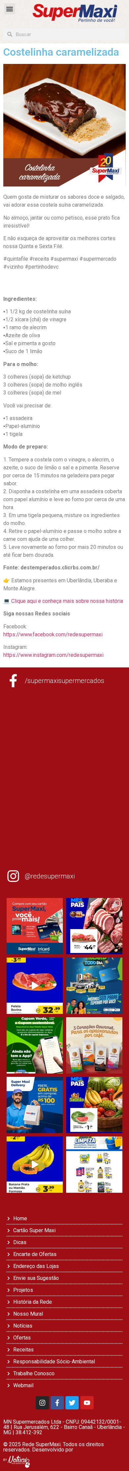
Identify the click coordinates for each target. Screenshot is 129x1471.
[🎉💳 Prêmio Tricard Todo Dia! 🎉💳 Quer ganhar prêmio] (94, 986)
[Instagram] (42, 1402)
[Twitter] (72, 1402)
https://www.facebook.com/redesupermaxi (53, 634)
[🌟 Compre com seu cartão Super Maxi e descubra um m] (35, 926)
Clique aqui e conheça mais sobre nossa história (67, 601)
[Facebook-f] (57, 1402)
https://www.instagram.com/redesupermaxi (53, 655)
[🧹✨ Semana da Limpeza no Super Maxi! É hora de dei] (94, 1164)
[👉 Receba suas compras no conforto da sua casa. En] (35, 1105)
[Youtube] (87, 1402)
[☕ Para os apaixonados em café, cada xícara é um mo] (94, 1045)
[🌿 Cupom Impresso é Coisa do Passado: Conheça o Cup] (35, 1045)
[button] (9, 8)
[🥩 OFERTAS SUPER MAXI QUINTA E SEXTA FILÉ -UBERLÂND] (94, 926)
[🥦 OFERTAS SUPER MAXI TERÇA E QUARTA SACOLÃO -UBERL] (94, 1105)
